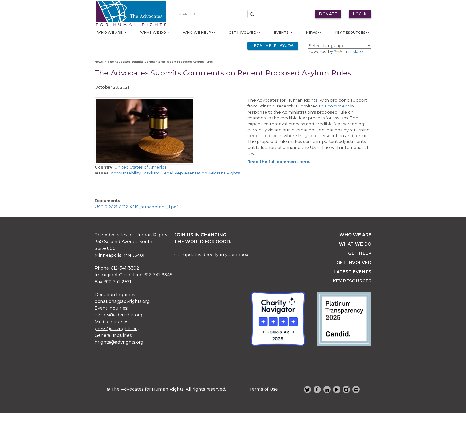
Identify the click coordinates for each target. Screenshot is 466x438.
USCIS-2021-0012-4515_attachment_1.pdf (136, 206)
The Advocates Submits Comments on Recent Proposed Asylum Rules (160, 61)
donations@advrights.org (122, 301)
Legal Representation (184, 173)
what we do (355, 244)
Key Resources (350, 32)
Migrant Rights (224, 173)
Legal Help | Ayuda (273, 45)
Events (281, 32)
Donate (328, 14)
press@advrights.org (117, 328)
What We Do (153, 32)
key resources (352, 281)
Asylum (152, 173)
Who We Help (197, 32)
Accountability (126, 173)
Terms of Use (263, 389)
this (323, 106)
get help (359, 253)
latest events (352, 271)
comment (338, 106)
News (311, 32)
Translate (353, 51)
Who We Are (110, 32)
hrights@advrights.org (119, 342)
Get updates (187, 254)
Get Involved (242, 32)
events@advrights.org (118, 315)
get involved (353, 262)
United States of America (140, 167)
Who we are (355, 235)
